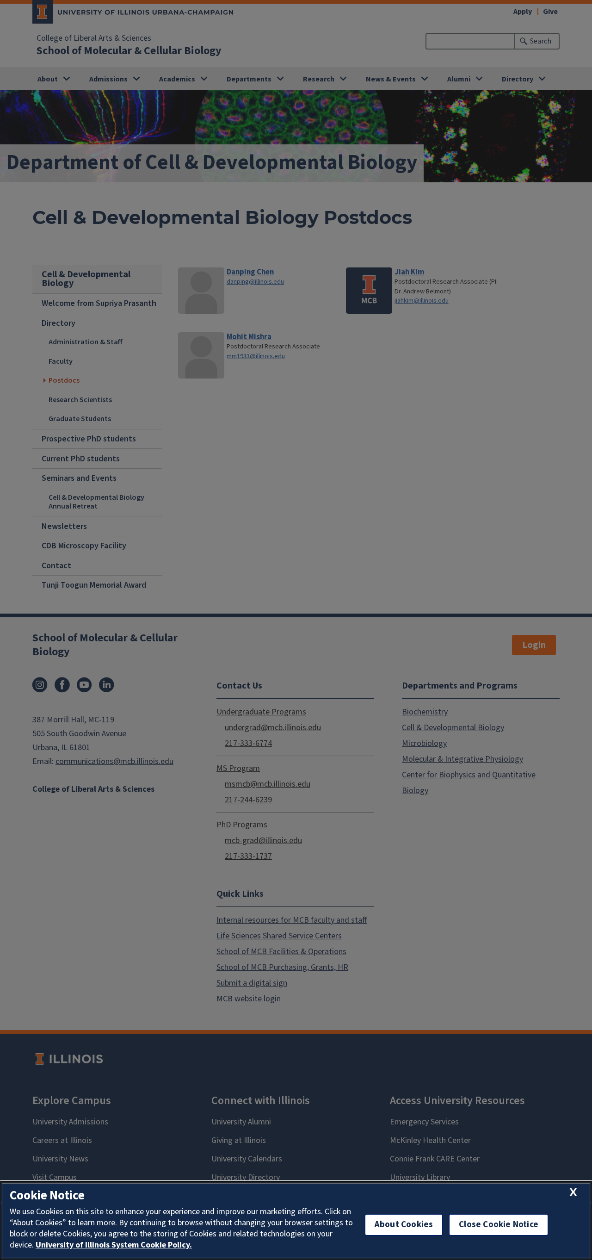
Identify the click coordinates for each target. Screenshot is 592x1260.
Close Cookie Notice (498, 1224)
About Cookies (404, 1224)
